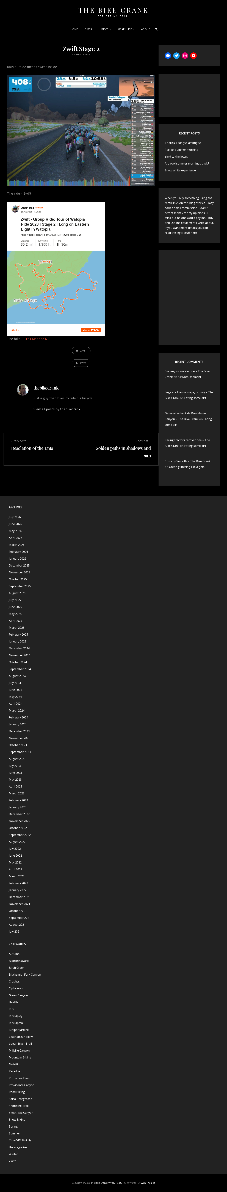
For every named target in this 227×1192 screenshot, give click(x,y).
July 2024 (15, 683)
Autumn (14, 954)
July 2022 (15, 849)
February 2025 (18, 634)
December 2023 (19, 731)
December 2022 (19, 814)
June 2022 (15, 855)
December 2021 (19, 897)
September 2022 (20, 835)
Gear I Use (125, 29)
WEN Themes (148, 1182)
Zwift (83, 350)
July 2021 (15, 931)
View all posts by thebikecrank (57, 409)
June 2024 (15, 690)
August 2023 (17, 759)
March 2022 (16, 876)
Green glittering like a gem (186, 467)
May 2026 (15, 531)
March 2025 (16, 628)
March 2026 (16, 545)
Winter (13, 1154)
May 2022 (15, 862)
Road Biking (17, 1092)
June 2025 (15, 607)
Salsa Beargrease (20, 1099)
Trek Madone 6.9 (36, 339)
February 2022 (18, 883)
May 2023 (15, 780)
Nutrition (15, 1064)
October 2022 (18, 828)
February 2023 (18, 800)
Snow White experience (180, 170)
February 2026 (18, 552)
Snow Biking (17, 1120)
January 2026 (17, 558)
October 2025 (18, 579)
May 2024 (15, 697)
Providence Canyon (21, 1085)
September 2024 (20, 669)
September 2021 (20, 918)
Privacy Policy (114, 1182)
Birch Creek (16, 968)
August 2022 (17, 842)
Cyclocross (16, 988)
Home (74, 29)
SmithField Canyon (21, 1113)
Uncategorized (18, 1147)
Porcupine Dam (19, 1078)
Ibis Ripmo (16, 1023)
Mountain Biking (20, 1057)
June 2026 (15, 524)
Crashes (14, 981)
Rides (105, 29)
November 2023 (19, 738)
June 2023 (15, 773)
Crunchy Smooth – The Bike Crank (188, 461)
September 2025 (20, 586)
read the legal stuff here (181, 233)
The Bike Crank (113, 10)
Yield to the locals (176, 156)
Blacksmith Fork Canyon (25, 974)
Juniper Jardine (19, 1030)
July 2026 (15, 517)
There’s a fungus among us (183, 143)
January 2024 (17, 724)
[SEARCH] (156, 29)
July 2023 (15, 766)
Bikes (88, 29)
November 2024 (19, 655)
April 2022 (15, 869)
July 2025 (15, 600)
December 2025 (19, 565)
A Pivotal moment (189, 377)
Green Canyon (18, 995)
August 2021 (17, 925)
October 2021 (18, 911)
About (145, 29)
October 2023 (18, 745)
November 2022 (19, 821)
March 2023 (16, 793)
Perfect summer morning (181, 150)
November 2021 (19, 904)
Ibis (11, 1009)
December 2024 (19, 648)
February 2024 (18, 717)
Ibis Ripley (15, 1016)
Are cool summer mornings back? (187, 163)
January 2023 (17, 807)
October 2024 (18, 662)
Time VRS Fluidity (20, 1140)
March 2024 (16, 710)
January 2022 (17, 890)
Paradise (14, 1071)
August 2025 (17, 593)
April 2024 (15, 704)
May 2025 (15, 614)
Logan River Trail (20, 1044)
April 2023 (15, 786)
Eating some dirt (195, 398)
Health (13, 1002)
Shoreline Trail (19, 1106)
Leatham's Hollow (21, 1037)
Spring (13, 1126)
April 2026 (15, 538)
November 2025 (19, 572)
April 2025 (15, 621)
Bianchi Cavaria (19, 961)
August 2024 (17, 676)
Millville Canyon (19, 1050)
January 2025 (17, 641)
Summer (14, 1133)
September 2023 (20, 752)
